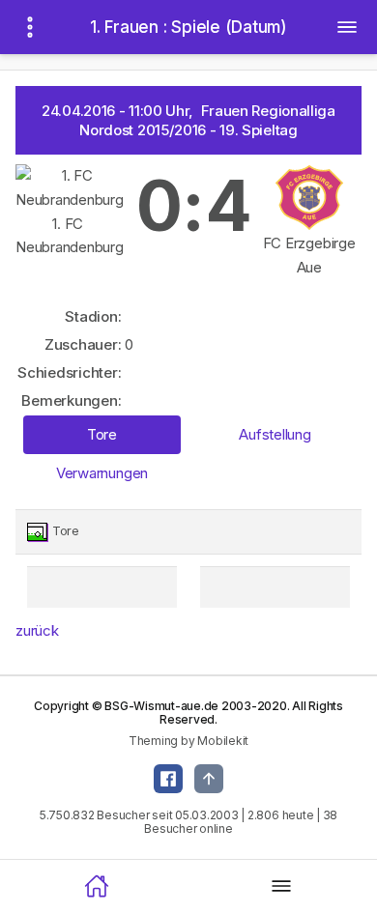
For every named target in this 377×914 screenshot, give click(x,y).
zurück (37, 630)
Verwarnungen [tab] (102, 473)
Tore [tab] (102, 434)
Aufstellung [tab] (274, 434)
